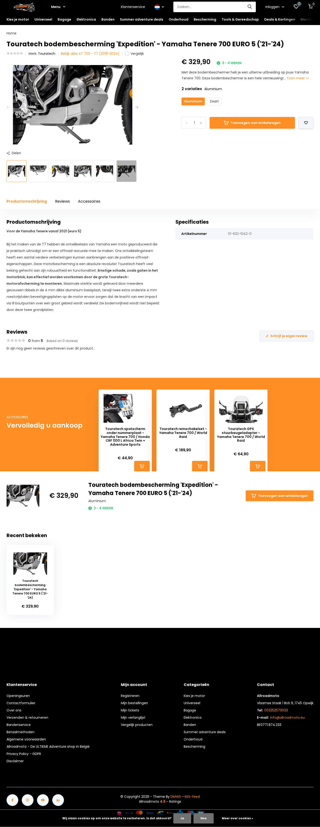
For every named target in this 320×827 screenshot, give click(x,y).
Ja (182, 818)
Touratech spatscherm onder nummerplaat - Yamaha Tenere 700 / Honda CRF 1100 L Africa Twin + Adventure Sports (125, 437)
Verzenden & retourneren (27, 717)
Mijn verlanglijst (133, 717)
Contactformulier (21, 703)
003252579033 (276, 710)
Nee (204, 818)
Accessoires (89, 201)
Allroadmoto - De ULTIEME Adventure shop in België (48, 746)
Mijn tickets (130, 710)
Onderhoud (193, 739)
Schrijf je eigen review (288, 336)
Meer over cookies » (237, 818)
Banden (190, 724)
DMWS (176, 796)
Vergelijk (137, 53)
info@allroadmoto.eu (287, 717)
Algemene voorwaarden (26, 739)
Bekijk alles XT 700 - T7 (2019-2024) (90, 53)
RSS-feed (192, 796)
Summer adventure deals (141, 19)
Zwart (214, 101)
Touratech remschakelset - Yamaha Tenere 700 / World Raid (183, 433)
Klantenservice (133, 6)
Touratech (46, 53)
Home (11, 33)
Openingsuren (18, 695)
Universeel (192, 703)
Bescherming (194, 746)
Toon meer (296, 78)
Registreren (130, 695)
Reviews (62, 201)
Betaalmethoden (20, 732)
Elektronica (192, 717)
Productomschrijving (27, 201)
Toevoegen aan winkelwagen (256, 122)
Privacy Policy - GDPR (24, 753)
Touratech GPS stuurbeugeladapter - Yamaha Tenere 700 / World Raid (241, 435)
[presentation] (8, 107)
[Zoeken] (250, 7)
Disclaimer (15, 761)
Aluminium (193, 101)
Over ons (14, 710)
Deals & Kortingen (279, 19)
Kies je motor (194, 695)
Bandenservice (19, 724)
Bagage (190, 710)
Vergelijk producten (137, 724)
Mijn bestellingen (134, 703)
